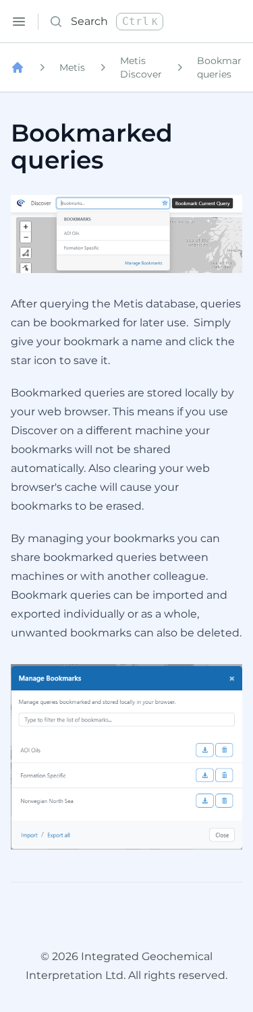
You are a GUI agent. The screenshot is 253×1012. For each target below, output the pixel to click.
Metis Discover (141, 67)
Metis (72, 67)
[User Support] (17, 67)
